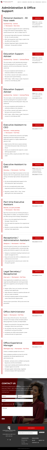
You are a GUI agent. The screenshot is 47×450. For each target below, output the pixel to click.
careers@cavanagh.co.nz (9, 434)
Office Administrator (14, 312)
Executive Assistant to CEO (15, 126)
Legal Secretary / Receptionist (12, 272)
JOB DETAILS (38, 18)
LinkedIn (10, 440)
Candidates (25, 438)
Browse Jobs (24, 440)
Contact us (35, 442)
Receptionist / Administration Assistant (16, 239)
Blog (33, 440)
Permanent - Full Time (12, 132)
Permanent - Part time (13, 26)
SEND (3, 418)
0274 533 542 (9, 436)
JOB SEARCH (31, 428)
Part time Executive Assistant (14, 203)
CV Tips (23, 442)
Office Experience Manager (13, 344)
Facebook (8, 440)
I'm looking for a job (7, 404)
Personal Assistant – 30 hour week (16, 19)
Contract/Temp (24, 59)
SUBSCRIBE (42, 432)
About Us (41, 440)
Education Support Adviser (14, 55)
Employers (35, 438)
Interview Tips (24, 443)
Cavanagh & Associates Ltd (24, 448)
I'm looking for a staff (19, 404)
